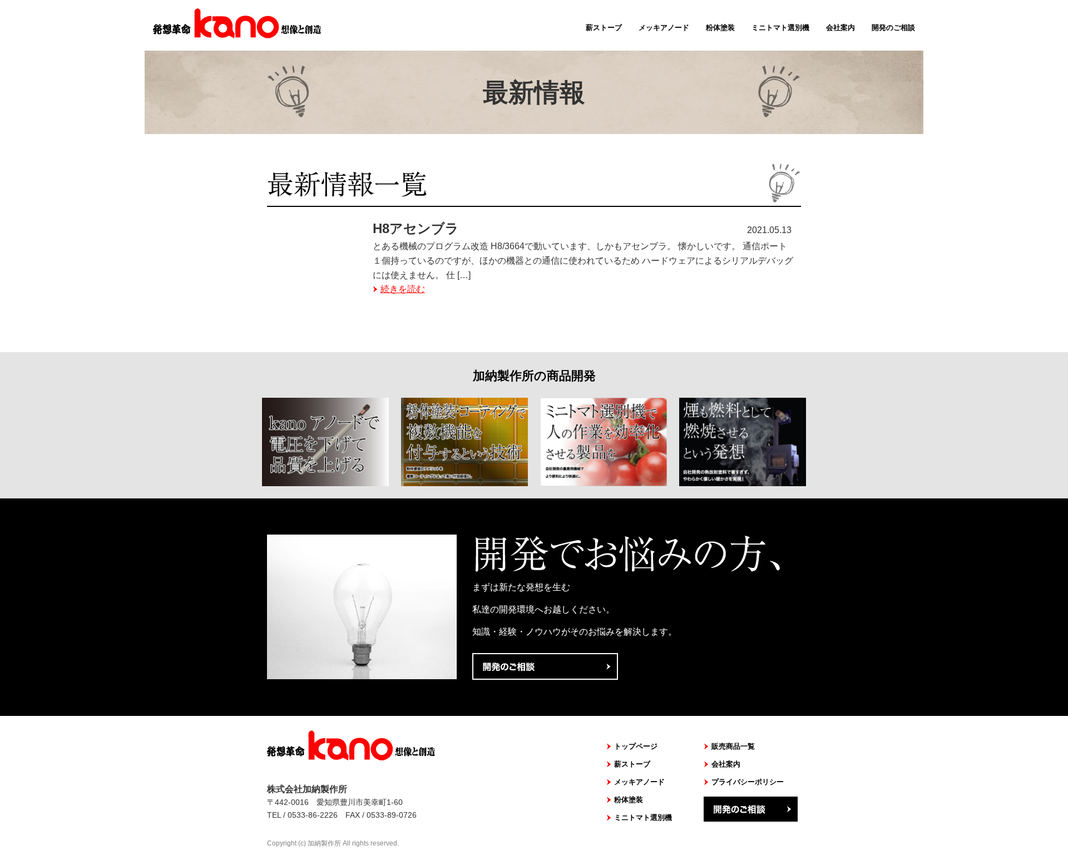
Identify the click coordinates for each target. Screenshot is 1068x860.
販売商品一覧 (733, 746)
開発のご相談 (893, 27)
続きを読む (402, 289)
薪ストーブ (604, 27)
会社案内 (840, 27)
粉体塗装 (720, 27)
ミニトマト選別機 (780, 27)
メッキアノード (664, 27)
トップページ (635, 746)
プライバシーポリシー (747, 782)
